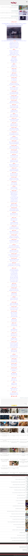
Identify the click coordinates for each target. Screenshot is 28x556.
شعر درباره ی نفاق (14, 81)
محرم (14, 374)
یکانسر (27, 548)
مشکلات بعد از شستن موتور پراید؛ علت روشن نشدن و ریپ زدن (4, 414)
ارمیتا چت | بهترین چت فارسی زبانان (23, 439)
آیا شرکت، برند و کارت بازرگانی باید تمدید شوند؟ (14, 439)
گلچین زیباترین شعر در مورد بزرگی (14, 16)
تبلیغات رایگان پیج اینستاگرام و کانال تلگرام (23, 546)
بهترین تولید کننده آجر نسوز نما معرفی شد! (14, 465)
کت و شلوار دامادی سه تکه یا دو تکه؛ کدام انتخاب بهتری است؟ (14, 414)
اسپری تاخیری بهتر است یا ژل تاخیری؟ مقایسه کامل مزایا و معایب (23, 453)
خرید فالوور (27, 544)
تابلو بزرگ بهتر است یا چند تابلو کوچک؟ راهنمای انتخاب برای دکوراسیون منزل (4, 433)
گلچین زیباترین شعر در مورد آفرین (14, 5)
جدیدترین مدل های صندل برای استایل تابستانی (23, 420)
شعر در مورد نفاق (14, 21)
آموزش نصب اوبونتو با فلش (4, 465)
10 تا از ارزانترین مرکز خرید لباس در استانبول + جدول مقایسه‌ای (4, 427)
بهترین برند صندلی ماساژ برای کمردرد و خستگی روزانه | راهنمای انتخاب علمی (23, 446)
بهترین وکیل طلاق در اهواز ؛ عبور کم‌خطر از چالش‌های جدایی (23, 459)
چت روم (27, 545)
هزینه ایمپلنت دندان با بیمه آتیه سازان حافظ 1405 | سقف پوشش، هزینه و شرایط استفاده (23, 466)
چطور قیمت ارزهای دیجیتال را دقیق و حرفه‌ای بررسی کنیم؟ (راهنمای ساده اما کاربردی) (23, 473)
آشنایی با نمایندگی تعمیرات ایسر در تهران (14, 459)
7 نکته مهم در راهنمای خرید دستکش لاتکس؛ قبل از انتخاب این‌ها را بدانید (4, 473)
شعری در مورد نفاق (14, 77)
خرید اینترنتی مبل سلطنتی (25, 550)
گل (17, 179)
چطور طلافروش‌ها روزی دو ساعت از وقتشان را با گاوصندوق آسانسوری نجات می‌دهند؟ (4, 459)
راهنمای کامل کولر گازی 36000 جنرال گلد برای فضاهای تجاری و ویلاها (4, 453)
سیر (14, 173)
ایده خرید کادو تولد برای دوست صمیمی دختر (20, 500)
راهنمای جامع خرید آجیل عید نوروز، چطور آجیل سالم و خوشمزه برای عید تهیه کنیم (23, 427)
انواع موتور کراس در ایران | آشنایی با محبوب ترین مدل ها (14, 453)
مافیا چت (27, 551)
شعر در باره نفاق (14, 109)
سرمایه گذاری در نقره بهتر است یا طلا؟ (4, 446)
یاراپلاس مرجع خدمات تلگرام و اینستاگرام (24, 547)
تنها (11, 228)
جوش (11, 290)
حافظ (10, 105)
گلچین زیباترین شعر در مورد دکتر (15, 10)
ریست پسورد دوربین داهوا (25, 549)
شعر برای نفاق (14, 104)
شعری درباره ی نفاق (14, 100)
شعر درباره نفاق (14, 72)
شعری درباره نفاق (14, 91)
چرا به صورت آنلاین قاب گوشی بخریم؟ (21, 495)
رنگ (15, 274)
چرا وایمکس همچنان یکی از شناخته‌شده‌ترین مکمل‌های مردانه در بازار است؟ (23, 414)
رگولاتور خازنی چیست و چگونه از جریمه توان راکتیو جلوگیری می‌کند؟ (4, 420)
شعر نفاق (14, 63)
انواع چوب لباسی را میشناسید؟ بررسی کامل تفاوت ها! (14, 473)
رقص (17, 342)
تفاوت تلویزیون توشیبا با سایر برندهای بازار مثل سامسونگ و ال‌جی (4, 440)
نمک (17, 169)
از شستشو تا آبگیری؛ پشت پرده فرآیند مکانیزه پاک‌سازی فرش (14, 427)
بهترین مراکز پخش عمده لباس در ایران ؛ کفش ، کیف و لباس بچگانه (14, 446)
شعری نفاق (14, 86)
